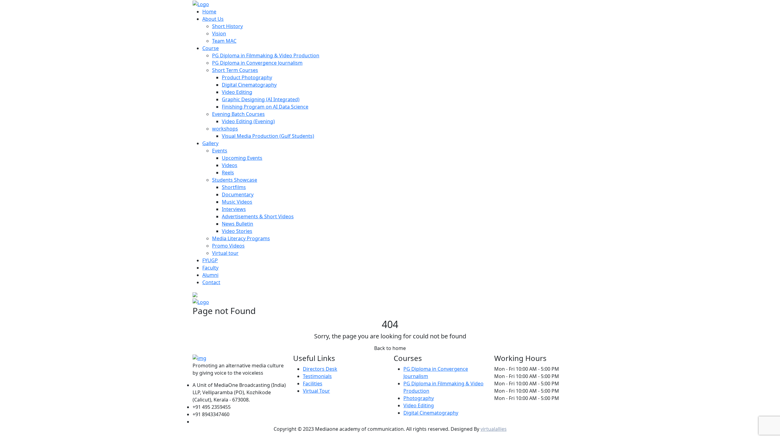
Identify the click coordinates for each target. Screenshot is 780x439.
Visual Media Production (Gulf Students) (268, 136)
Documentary (238, 194)
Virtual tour (225, 253)
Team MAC (224, 40)
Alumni (210, 275)
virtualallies (493, 429)
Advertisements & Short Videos (258, 216)
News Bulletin (237, 223)
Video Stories (237, 231)
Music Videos (237, 201)
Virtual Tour (316, 390)
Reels (228, 172)
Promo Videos (228, 245)
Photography (418, 398)
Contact (211, 282)
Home (209, 11)
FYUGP (210, 260)
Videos (229, 165)
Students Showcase (234, 180)
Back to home (390, 348)
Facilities (312, 383)
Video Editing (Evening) (248, 121)
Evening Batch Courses (238, 114)
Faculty (210, 267)
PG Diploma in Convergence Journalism (257, 62)
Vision (219, 33)
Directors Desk (320, 369)
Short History (227, 26)
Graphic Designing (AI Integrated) (261, 99)
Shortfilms (234, 187)
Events (219, 150)
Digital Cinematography (249, 84)
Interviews (234, 209)
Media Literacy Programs (241, 238)
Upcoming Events (242, 158)
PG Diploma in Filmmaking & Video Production (265, 55)
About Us (213, 19)
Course (210, 48)
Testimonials (317, 376)
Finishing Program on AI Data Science (265, 106)
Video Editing (237, 92)
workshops (225, 128)
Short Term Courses (235, 70)
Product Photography (247, 77)
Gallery (210, 143)
